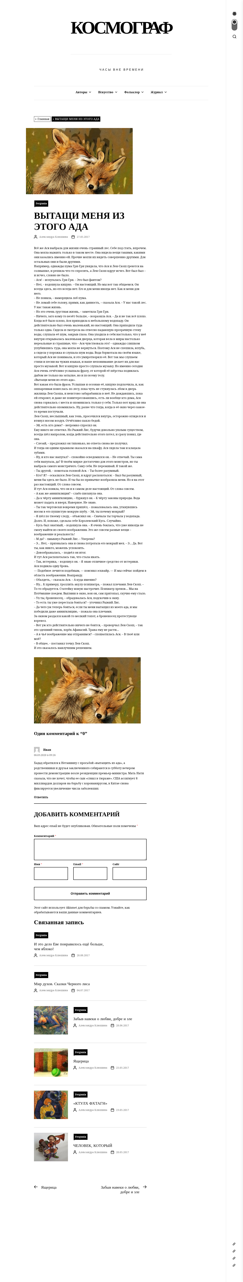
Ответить (41, 797)
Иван (47, 750)
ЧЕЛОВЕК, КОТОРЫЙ (92, 1145)
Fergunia (41, 203)
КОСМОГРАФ (121, 28)
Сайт (116, 864)
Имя (38, 864)
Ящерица (81, 1061)
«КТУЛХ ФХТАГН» (90, 1103)
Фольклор (132, 92)
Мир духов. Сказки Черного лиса (62, 984)
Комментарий (45, 836)
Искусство (105, 92)
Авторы (81, 92)
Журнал (157, 92)
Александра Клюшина (53, 236)
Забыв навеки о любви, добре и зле (102, 1019)
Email (78, 864)
